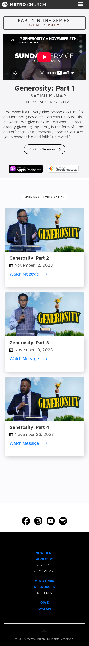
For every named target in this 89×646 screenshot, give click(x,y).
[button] (81, 4)
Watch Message (24, 274)
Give (44, 602)
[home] (23, 4)
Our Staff (44, 565)
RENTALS (44, 593)
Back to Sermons (42, 149)
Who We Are (44, 571)
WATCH (44, 608)
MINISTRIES (44, 580)
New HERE (44, 553)
